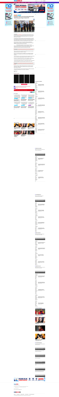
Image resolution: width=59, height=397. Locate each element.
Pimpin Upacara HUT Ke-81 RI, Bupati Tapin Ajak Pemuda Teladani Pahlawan (41, 129)
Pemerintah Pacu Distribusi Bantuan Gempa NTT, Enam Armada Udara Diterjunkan (41, 262)
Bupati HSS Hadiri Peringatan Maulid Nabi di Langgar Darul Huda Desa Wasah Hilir (31, 100)
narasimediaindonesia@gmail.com (18, 389)
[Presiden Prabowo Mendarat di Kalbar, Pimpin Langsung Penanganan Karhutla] (36, 243)
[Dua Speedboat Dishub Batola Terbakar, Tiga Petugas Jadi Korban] (36, 164)
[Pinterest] (16, 392)
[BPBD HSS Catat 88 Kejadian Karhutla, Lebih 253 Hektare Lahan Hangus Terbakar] (17, 104)
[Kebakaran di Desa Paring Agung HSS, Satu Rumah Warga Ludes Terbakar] (24, 104)
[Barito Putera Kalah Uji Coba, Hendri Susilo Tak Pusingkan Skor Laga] (36, 204)
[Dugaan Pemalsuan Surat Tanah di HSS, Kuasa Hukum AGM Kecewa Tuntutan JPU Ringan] (36, 92)
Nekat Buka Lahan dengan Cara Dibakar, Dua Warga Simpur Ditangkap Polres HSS (31, 107)
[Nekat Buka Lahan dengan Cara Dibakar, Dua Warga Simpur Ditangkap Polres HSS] (31, 104)
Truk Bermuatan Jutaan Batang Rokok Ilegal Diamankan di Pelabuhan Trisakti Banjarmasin (41, 170)
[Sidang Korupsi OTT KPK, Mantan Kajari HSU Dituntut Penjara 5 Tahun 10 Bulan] (36, 112)
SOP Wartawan (26, 394)
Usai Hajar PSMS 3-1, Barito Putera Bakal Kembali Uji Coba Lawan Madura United (41, 98)
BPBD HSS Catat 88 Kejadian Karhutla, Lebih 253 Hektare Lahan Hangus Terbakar (17, 107)
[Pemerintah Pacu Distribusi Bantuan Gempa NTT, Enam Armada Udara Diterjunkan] (36, 262)
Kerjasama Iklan (22, 394)
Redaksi (15, 394)
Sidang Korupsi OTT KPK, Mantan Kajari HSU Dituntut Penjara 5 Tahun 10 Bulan (41, 111)
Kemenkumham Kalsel (28, 86)
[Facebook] (30, 92)
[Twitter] (31, 92)
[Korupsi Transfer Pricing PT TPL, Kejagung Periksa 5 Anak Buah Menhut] (36, 248)
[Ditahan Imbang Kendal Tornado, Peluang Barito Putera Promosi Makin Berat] (36, 304)
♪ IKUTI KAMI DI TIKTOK (24, 84)
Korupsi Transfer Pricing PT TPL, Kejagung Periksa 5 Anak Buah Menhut (41, 248)
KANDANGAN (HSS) (19, 15)
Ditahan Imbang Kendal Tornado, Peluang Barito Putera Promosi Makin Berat (41, 303)
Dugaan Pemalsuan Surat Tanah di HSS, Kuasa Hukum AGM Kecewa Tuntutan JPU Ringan (41, 91)
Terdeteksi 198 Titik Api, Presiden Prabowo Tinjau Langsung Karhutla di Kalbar (41, 177)
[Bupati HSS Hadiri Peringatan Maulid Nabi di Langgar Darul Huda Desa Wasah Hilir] (31, 97)
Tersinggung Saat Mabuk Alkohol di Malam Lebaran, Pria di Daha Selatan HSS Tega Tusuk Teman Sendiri (41, 289)
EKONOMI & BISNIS (15, 15)
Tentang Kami (18, 394)
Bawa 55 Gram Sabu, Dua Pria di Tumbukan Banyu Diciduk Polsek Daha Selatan (41, 276)
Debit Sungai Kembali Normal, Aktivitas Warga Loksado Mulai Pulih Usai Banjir (41, 282)
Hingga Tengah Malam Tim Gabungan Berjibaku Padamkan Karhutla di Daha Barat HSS (17, 100)
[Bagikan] (34, 19)
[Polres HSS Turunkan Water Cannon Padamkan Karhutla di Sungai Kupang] (36, 124)
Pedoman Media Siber (31, 394)
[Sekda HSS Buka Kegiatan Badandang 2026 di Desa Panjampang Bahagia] (24, 97)
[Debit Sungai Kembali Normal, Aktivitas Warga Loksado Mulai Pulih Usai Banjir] (36, 283)
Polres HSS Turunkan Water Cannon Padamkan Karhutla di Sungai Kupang (41, 123)
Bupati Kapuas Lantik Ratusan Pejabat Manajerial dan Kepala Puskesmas (41, 117)
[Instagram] (17, 392)
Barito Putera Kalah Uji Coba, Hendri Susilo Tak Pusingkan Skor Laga (41, 204)
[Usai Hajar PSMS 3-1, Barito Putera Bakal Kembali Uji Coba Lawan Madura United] (36, 98)
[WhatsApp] (34, 92)
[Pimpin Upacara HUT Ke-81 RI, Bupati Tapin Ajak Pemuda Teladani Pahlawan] (36, 130)
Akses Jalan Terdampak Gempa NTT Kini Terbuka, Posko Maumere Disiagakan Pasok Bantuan (41, 255)
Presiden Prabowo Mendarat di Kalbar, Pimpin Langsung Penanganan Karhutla (41, 242)
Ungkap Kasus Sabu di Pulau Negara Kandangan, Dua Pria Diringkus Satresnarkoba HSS (41, 297)
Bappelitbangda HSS (18, 86)
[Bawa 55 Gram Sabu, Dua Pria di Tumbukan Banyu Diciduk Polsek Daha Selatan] (36, 276)
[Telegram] (32, 92)
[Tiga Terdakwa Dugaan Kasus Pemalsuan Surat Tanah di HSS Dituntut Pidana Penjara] (36, 105)
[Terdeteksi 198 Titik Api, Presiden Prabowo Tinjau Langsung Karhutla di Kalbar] (36, 178)
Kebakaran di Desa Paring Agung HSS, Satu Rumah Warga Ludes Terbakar (24, 107)
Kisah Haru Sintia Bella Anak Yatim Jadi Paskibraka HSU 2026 (41, 222)
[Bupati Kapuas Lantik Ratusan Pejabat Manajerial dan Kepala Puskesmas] (36, 118)
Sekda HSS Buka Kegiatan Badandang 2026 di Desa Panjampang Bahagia (24, 100)
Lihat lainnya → (33, 73)
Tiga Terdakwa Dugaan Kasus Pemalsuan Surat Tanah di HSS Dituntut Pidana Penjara (41, 105)
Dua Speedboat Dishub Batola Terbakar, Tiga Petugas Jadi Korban (41, 164)
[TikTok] (20, 392)
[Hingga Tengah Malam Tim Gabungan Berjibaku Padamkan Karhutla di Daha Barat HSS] (17, 97)
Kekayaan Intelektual (23, 86)
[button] (41, 0)
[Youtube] (18, 392)
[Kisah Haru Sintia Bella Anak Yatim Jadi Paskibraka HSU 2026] (36, 223)
